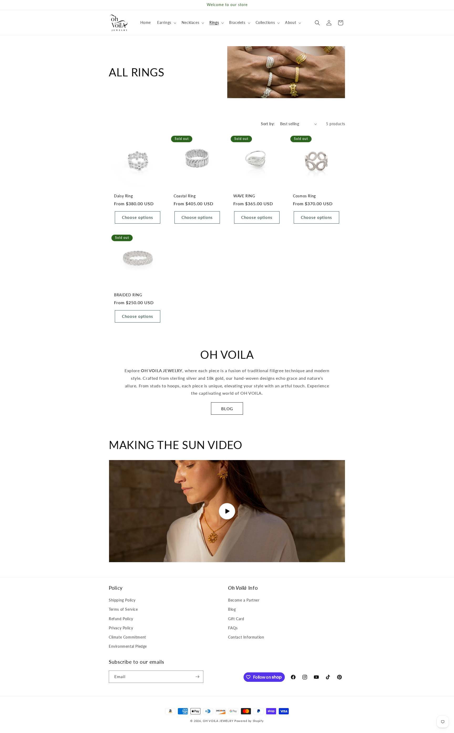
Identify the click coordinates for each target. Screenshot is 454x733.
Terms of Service (123, 609)
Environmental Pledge (128, 646)
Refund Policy (121, 618)
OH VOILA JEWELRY (218, 721)
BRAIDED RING (128, 295)
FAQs (233, 628)
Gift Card (236, 618)
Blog (232, 609)
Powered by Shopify (249, 721)
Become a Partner (244, 600)
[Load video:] (227, 511)
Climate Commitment (127, 637)
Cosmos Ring (304, 196)
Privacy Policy (121, 628)
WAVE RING (244, 196)
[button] (166, 22)
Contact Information (246, 637)
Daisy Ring (123, 196)
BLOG (227, 408)
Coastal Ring (185, 196)
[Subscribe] (197, 677)
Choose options (137, 217)
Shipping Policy (122, 600)
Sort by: (268, 124)
